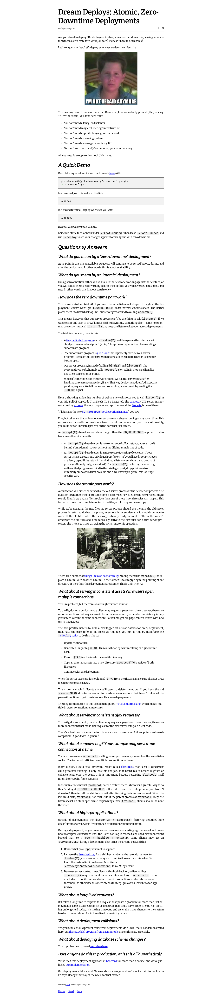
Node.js (136, 405)
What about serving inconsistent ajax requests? (99, 715)
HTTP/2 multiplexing (128, 703)
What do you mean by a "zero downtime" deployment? (104, 256)
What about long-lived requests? (86, 894)
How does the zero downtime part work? (92, 297)
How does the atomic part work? (86, 483)
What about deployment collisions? (88, 920)
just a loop (103, 353)
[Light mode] (162, 28)
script (68, 635)
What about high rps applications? (88, 812)
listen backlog (86, 854)
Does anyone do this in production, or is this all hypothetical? (110, 954)
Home (61, 991)
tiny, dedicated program (80, 340)
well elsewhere (99, 946)
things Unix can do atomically (101, 575)
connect (134, 401)
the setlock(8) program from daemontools (93, 931)
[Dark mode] (158, 28)
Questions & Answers (82, 247)
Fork (79, 991)
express (78, 405)
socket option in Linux (105, 411)
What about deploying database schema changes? (101, 939)
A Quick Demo (74, 165)
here (112, 173)
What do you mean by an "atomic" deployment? (99, 274)
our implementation (77, 964)
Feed (71, 991)
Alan (68, 984)
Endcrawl (111, 961)
